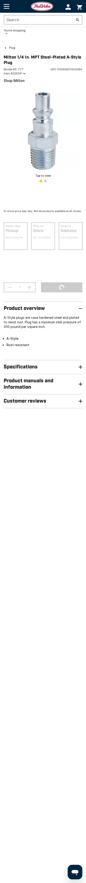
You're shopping (14, 30)
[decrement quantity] (9, 287)
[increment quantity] (29, 287)
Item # (13, 73)
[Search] (77, 20)
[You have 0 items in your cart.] (79, 6)
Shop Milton (14, 80)
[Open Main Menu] (6, 6)
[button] (68, 7)
